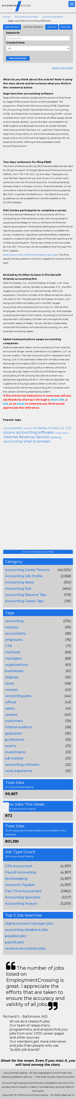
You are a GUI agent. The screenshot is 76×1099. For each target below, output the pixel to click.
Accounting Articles (26, 16)
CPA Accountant (18, 866)
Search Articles (18, 58)
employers (14, 640)
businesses (14, 671)
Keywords (13, 32)
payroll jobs (14, 942)
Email (30, 416)
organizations (16, 665)
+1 (11, 416)
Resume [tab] (66, 27)
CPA (8, 646)
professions (15, 740)
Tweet (17, 416)
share (54, 399)
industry (11, 627)
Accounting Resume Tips (25, 595)
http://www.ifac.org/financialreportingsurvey (30, 254)
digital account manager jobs (29, 923)
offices (10, 702)
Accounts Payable (20, 885)
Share (5, 416)
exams (10, 746)
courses (11, 690)
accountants (15, 633)
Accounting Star (18, 588)
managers (13, 658)
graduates (13, 733)
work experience (18, 771)
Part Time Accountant (23, 891)
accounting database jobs (26, 930)
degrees (12, 677)
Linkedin (23, 416)
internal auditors (18, 727)
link (5, 403)
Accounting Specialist (23, 897)
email (21, 403)
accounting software (22, 765)
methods (12, 652)
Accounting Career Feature (27, 570)
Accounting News (52, 16)
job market (14, 758)
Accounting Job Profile (23, 576)
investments (15, 752)
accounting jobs (18, 696)
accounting (14, 621)
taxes (9, 683)
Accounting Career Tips (24, 601)
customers (14, 721)
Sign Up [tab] (52, 27)
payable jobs (15, 936)
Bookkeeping (16, 878)
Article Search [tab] (33, 27)
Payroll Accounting (20, 872)
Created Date (15, 42)
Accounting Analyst (21, 903)
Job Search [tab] (12, 27)
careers (11, 715)
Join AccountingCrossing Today (38, 551)
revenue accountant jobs (25, 948)
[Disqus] (38, 498)
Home (6, 16)
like (61, 399)
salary (10, 708)
